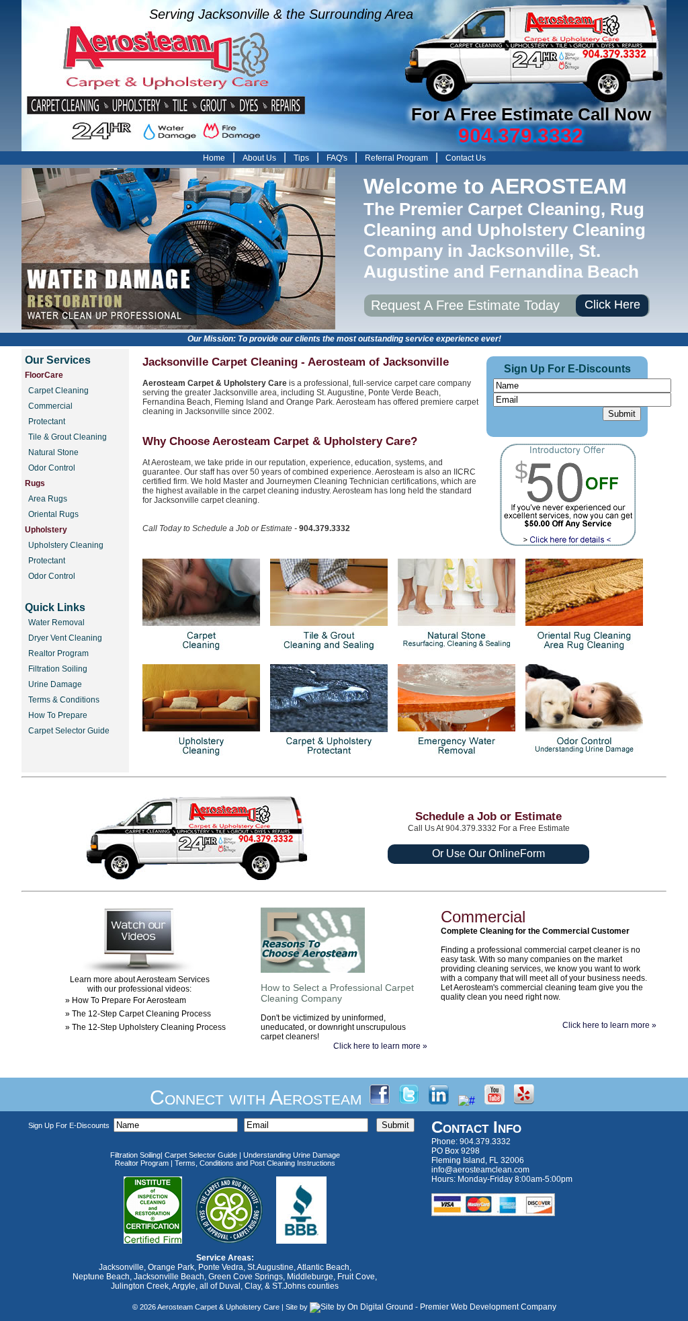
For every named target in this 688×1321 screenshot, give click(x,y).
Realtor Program (58, 653)
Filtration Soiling (57, 669)
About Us (259, 158)
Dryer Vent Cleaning (65, 638)
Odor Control (51, 468)
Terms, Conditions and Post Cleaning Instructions (255, 1163)
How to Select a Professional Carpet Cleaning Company (337, 993)
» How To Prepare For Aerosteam (125, 1000)
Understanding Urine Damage (291, 1155)
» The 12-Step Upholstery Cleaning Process (145, 1027)
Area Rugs (47, 499)
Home (214, 158)
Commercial (50, 406)
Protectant (46, 421)
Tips (301, 158)
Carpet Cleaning (58, 390)
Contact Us (465, 158)
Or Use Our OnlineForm (488, 853)
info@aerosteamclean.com (480, 1169)
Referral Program (396, 158)
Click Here (612, 304)
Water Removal (56, 622)
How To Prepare (57, 715)
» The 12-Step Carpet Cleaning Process (138, 1013)
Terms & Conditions (63, 700)
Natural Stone (53, 452)
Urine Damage (55, 684)
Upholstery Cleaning (65, 545)
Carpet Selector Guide (69, 730)
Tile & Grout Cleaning (67, 437)
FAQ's (337, 158)
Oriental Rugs (53, 514)
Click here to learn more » (380, 1046)
